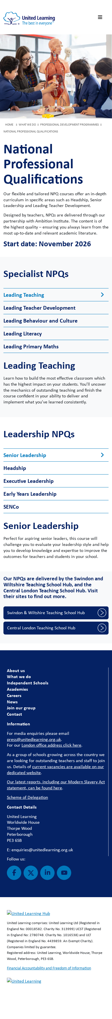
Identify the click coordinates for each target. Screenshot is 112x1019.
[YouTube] (64, 873)
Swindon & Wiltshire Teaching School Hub (46, 613)
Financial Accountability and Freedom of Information (49, 968)
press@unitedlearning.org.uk (34, 739)
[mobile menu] (101, 17)
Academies (17, 689)
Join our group (21, 707)
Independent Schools (27, 683)
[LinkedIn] (47, 873)
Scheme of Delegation (27, 797)
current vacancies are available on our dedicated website (55, 770)
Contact (14, 714)
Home (9, 124)
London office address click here (51, 745)
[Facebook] (14, 873)
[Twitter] (31, 873)
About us (16, 670)
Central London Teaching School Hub (41, 628)
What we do (19, 676)
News (12, 701)
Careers (14, 695)
